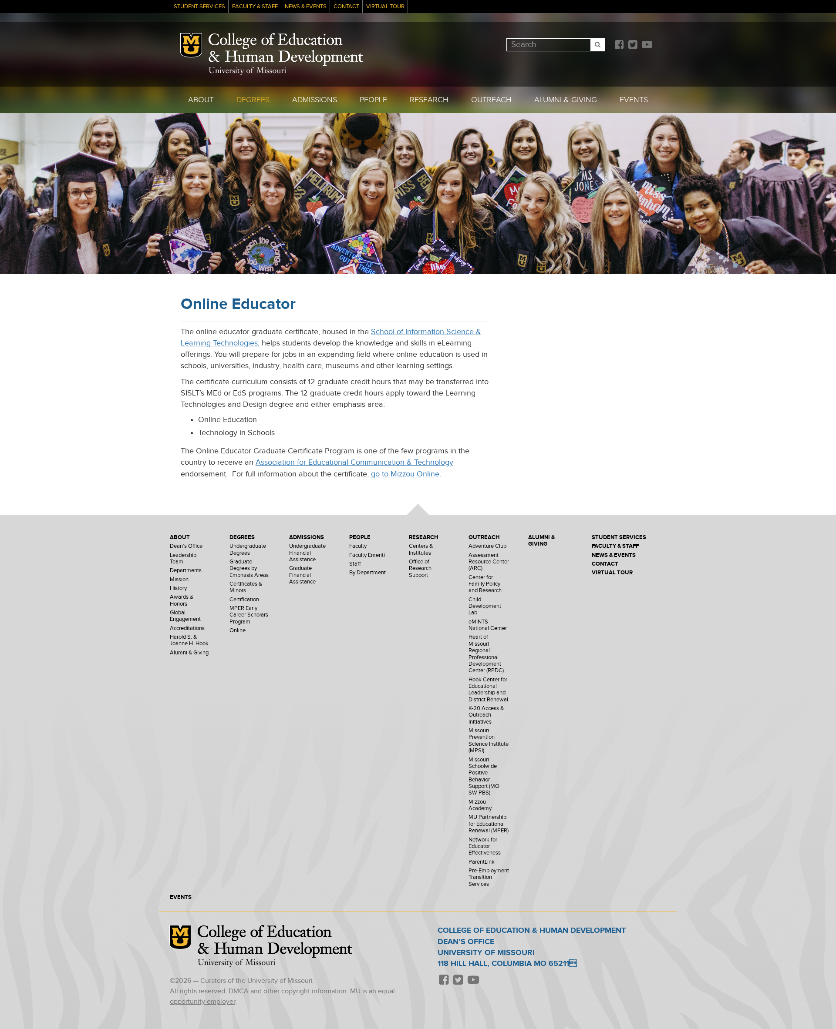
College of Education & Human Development (286, 49)
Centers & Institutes (421, 549)
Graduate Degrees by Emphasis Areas (249, 569)
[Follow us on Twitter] (632, 45)
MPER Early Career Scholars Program (248, 615)
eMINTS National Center (488, 625)
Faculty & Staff (255, 6)
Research (429, 99)
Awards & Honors (181, 600)
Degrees (253, 99)
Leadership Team (183, 558)
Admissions (314, 99)
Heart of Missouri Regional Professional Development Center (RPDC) (486, 654)
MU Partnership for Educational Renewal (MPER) (489, 824)
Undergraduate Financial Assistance (307, 553)
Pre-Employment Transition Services (489, 878)
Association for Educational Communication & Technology (354, 462)
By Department (367, 573)
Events (634, 99)
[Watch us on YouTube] (646, 45)
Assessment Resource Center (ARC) (489, 562)
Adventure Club (487, 546)
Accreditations (187, 628)
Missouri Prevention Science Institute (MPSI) (489, 740)
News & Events (306, 6)
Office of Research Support (420, 569)
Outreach (491, 99)
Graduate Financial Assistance (302, 575)
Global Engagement (185, 616)
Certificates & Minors (245, 587)
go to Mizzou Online (405, 474)
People (373, 99)
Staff (355, 564)
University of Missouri (247, 71)
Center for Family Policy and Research (485, 584)
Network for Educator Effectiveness (485, 847)
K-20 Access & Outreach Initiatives (486, 715)
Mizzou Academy (480, 805)
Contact (346, 6)
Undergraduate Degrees (247, 549)
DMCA (239, 991)
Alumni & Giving (565, 99)
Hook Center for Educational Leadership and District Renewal (488, 690)
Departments (186, 570)
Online (237, 630)
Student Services (199, 6)
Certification (244, 600)
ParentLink (482, 862)
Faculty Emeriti (367, 555)
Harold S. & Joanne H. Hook (189, 640)
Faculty (358, 546)
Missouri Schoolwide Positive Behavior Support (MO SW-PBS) (484, 777)
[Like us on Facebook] (619, 45)
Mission (179, 580)
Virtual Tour (385, 6)
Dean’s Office (186, 546)
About (201, 99)
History (178, 588)
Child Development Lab (485, 607)
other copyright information (305, 991)
